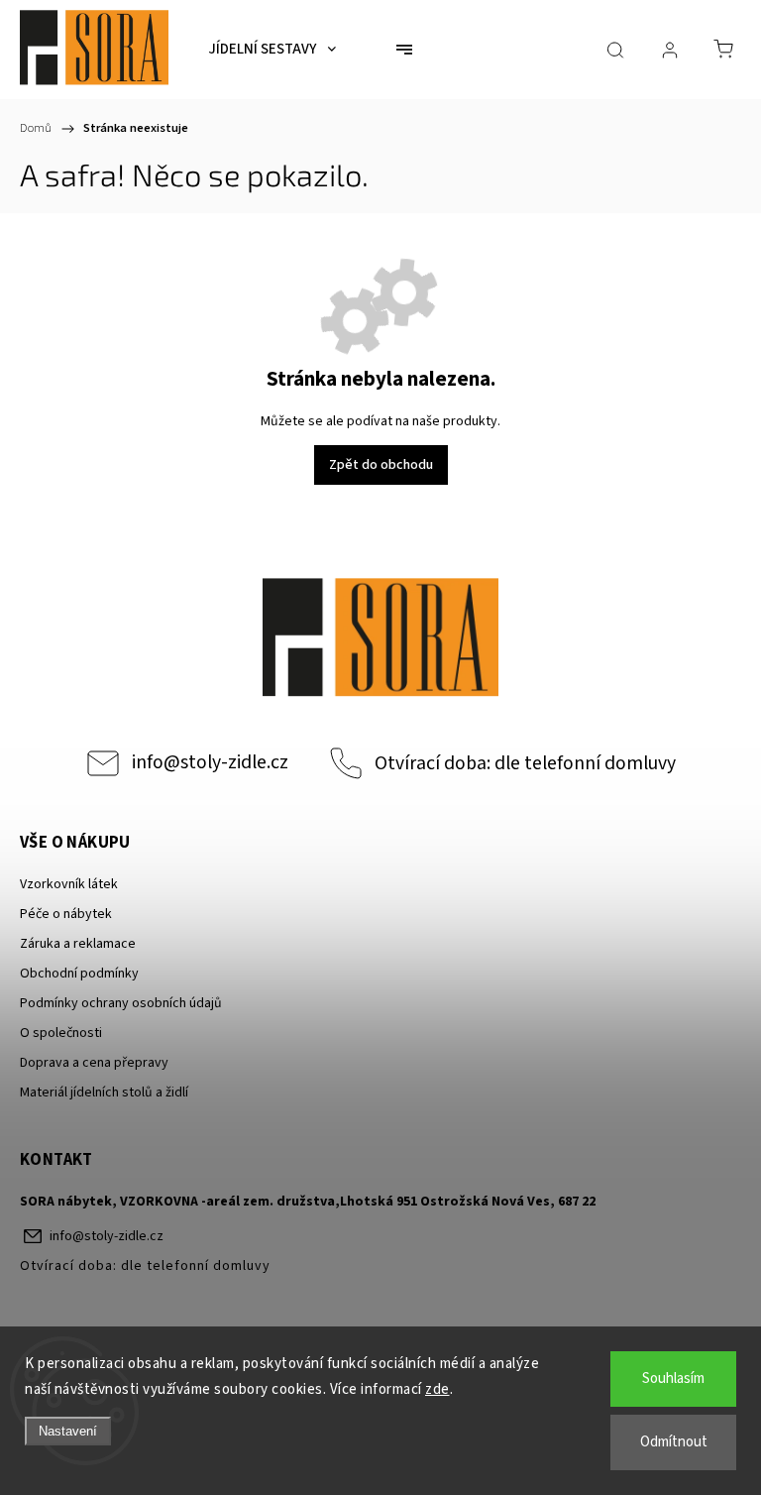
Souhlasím (673, 1378)
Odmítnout (673, 1442)
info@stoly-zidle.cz (210, 762)
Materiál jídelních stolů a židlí (104, 1092)
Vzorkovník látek (69, 884)
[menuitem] (272, 49)
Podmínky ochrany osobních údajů (121, 1003)
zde (437, 1389)
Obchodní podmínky (79, 973)
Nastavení (68, 1431)
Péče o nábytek (66, 914)
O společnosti (61, 1033)
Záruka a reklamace (78, 944)
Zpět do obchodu (381, 465)
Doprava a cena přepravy (94, 1063)
